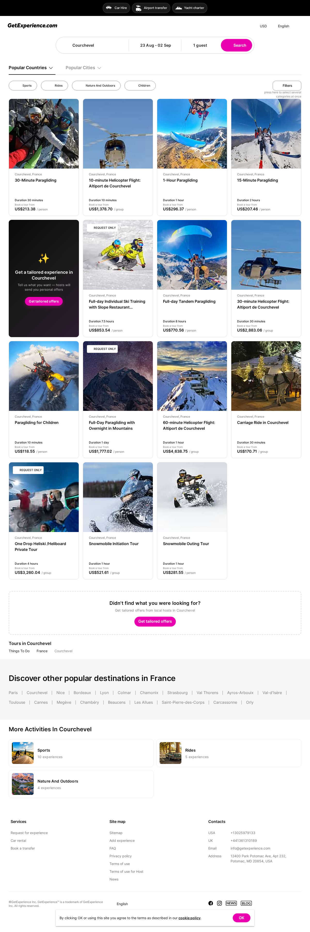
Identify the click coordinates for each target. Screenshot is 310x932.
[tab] (32, 67)
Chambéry (89, 702)
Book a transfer (23, 848)
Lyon (104, 692)
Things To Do (19, 651)
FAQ (112, 848)
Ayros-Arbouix (240, 692)
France (42, 651)
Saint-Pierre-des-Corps (183, 702)
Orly (250, 702)
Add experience (122, 840)
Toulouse (17, 702)
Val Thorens (207, 692)
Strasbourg (177, 692)
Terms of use (119, 864)
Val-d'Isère (272, 692)
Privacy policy (120, 856)
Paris (13, 692)
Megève (64, 702)
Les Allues (143, 702)
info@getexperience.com (250, 848)
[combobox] (94, 45)
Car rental (18, 840)
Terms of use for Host (126, 871)
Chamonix (149, 692)
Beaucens (116, 702)
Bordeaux (82, 692)
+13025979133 (243, 833)
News (113, 879)
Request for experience (29, 833)
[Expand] (297, 26)
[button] (123, 45)
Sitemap (116, 833)
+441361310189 (244, 840)
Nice (60, 692)
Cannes (41, 702)
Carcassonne (225, 702)
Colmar (124, 692)
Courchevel (63, 651)
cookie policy (189, 918)
